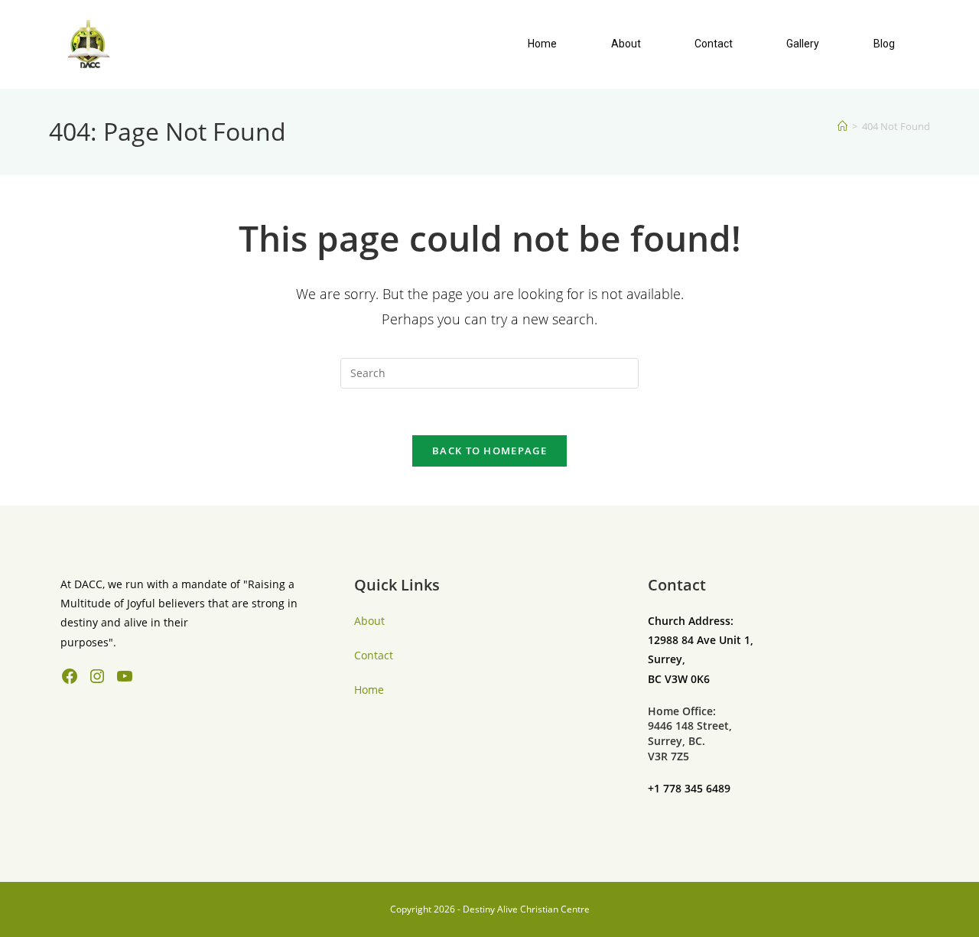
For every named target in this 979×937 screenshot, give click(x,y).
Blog (884, 43)
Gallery (802, 43)
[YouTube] (124, 676)
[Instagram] (97, 676)
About (626, 43)
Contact (713, 43)
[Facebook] (69, 676)
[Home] (842, 126)
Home (542, 43)
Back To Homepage (489, 450)
